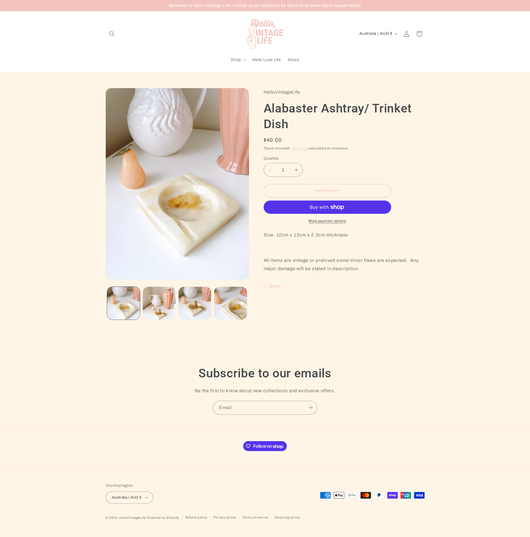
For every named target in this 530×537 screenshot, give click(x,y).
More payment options (327, 221)
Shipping (299, 148)
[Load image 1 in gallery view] (123, 303)
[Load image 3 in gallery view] (195, 303)
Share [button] (275, 286)
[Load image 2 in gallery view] (159, 303)
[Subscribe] (310, 407)
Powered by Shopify (163, 517)
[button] (112, 33)
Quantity (271, 158)
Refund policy (196, 517)
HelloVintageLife (132, 517)
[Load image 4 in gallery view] (230, 303)
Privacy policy (224, 517)
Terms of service (255, 517)
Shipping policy (287, 517)
